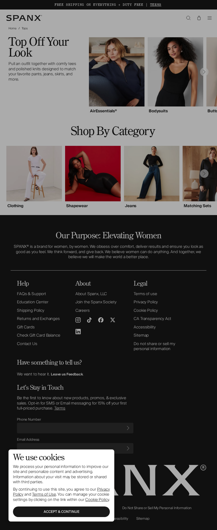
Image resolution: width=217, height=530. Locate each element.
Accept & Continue (61, 512)
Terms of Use (44, 494)
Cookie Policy (97, 499)
